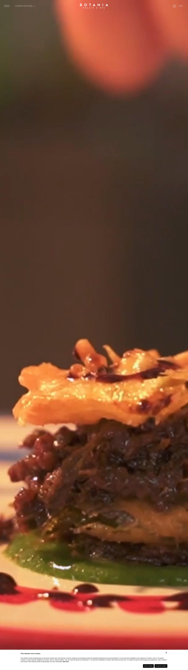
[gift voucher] (174, 6)
